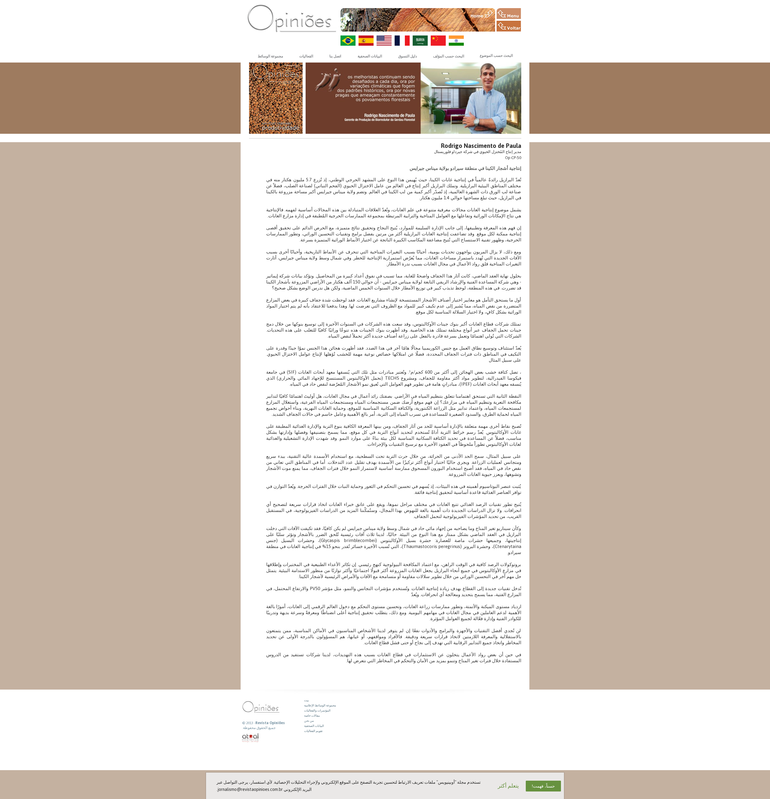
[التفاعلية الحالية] (250, 737)
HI (456, 40)
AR (420, 40)
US (384, 40)
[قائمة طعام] (509, 13)
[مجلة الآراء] (292, 18)
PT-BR (348, 40)
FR (402, 40)
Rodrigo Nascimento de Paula (481, 145)
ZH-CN (438, 40)
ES (366, 40)
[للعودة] (509, 26)
